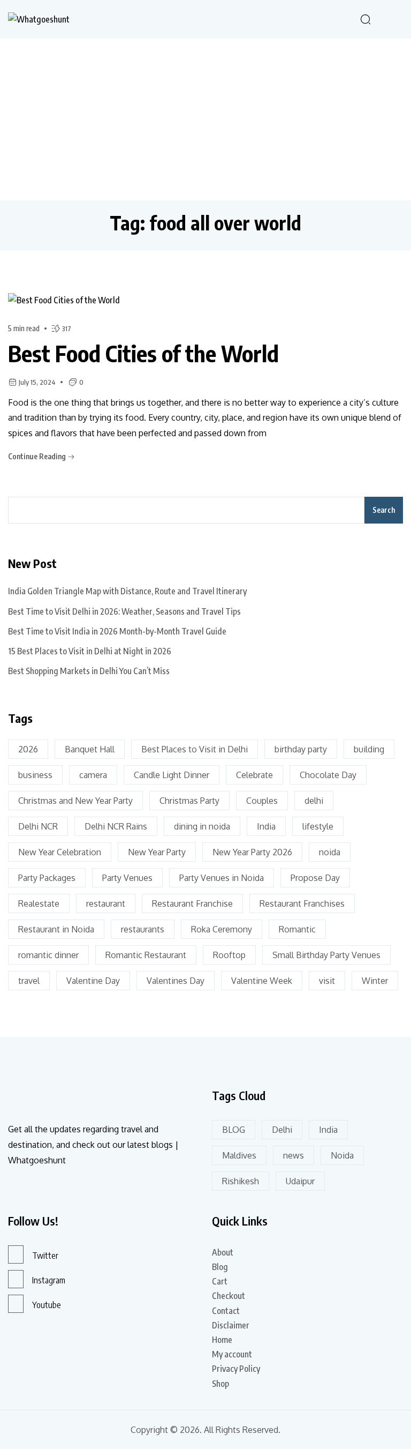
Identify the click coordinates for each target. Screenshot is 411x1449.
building (369, 749)
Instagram (48, 1280)
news (293, 1155)
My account (232, 1354)
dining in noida (202, 826)
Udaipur (300, 1181)
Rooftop (229, 955)
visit (327, 980)
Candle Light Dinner (171, 775)
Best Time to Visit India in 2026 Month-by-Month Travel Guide (117, 631)
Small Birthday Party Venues (326, 955)
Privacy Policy (236, 1368)
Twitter (45, 1255)
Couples (262, 800)
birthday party (301, 749)
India (266, 826)
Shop (220, 1383)
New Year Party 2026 (252, 852)
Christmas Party (189, 800)
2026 (28, 749)
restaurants (142, 929)
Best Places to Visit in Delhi (194, 749)
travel (29, 980)
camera (93, 775)
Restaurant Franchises (302, 903)
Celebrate (254, 775)
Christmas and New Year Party (75, 800)
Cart (219, 1281)
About (222, 1252)
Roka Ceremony (221, 929)
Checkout (228, 1295)
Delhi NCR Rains (116, 826)
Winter (375, 980)
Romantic (297, 929)
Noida (342, 1155)
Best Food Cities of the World (143, 353)
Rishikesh (240, 1181)
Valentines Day (175, 980)
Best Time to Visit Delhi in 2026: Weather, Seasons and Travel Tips (124, 611)
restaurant (105, 903)
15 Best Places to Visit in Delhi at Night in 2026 (89, 651)
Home (222, 1339)
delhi (314, 800)
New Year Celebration (59, 852)
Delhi (282, 1129)
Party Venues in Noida (221, 877)
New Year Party (157, 852)
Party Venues (127, 877)
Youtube (46, 1304)
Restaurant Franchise (192, 903)
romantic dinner (48, 955)
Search (383, 509)
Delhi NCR (38, 826)
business (35, 775)
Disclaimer (230, 1325)
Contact (226, 1310)
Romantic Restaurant (145, 955)
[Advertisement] (205, 119)
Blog (220, 1266)
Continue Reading (37, 456)
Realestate (38, 903)
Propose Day (315, 877)
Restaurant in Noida (56, 929)
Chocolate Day (328, 775)
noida (329, 852)
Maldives (239, 1155)
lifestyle (317, 826)
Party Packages (46, 877)
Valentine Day (93, 980)
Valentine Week (261, 980)
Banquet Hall (90, 749)
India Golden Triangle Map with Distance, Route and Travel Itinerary (127, 591)
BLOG (233, 1129)
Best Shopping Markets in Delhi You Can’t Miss (89, 671)
